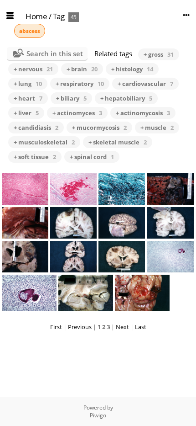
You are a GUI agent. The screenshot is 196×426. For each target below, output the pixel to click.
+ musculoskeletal (44, 142)
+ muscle (157, 127)
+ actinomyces (77, 113)
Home (36, 16)
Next (122, 327)
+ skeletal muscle (117, 142)
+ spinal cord (92, 157)
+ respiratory (80, 84)
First (56, 327)
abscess (29, 31)
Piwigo (98, 415)
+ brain (82, 69)
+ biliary (71, 98)
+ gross (159, 54)
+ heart (28, 98)
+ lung (28, 84)
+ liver (26, 113)
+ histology (132, 69)
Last (140, 327)
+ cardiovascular (145, 84)
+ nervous (33, 69)
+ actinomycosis (143, 113)
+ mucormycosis (99, 127)
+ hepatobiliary (126, 98)
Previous (80, 327)
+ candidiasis (36, 127)
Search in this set (54, 53)
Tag (59, 16)
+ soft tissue (35, 157)
